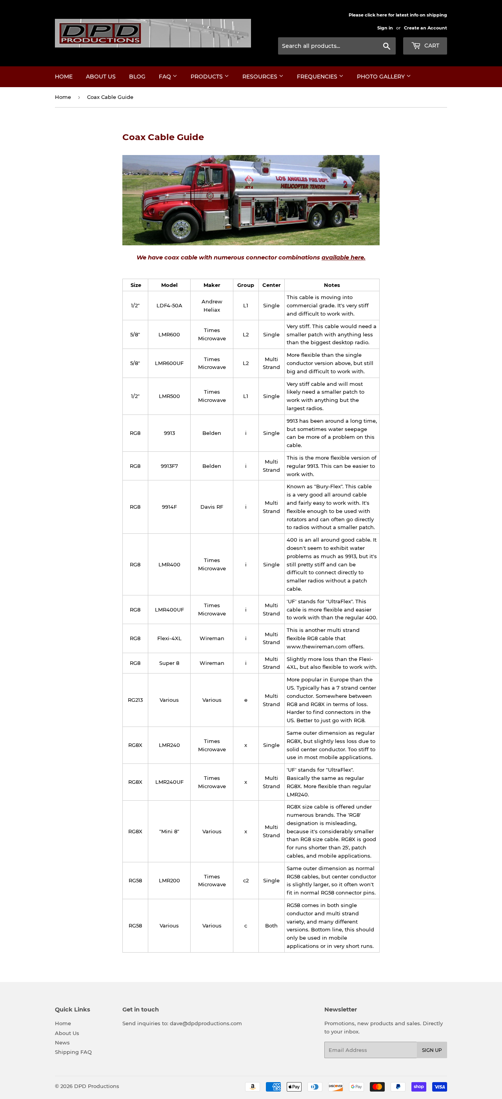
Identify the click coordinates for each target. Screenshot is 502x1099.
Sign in (385, 28)
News (62, 1042)
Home (64, 76)
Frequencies (318, 76)
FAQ (166, 76)
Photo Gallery (381, 76)
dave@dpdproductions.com (206, 1023)
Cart (431, 45)
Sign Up (432, 1050)
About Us (101, 76)
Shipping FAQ (73, 1052)
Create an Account (425, 28)
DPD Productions (96, 1086)
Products (207, 76)
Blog (137, 76)
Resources (260, 76)
